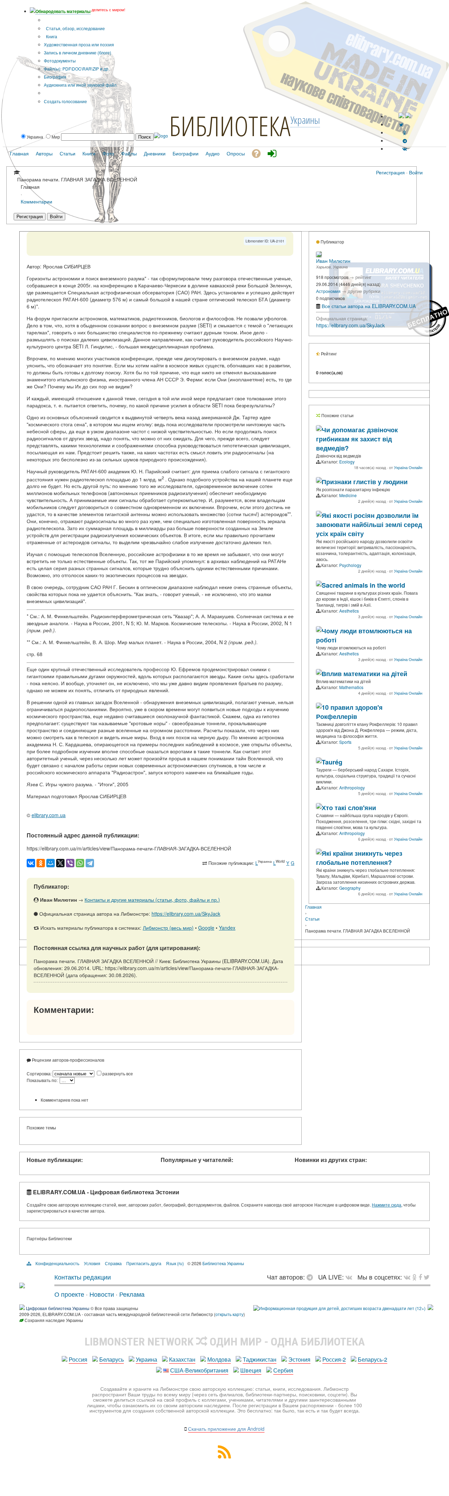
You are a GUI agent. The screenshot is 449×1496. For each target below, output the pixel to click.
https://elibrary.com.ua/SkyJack (186, 913)
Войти (416, 172)
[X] (60, 863)
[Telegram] (90, 863)
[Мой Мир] (50, 863)
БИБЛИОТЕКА (229, 125)
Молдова (219, 1359)
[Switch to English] (408, 116)
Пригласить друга (143, 1263)
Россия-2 (334, 1359)
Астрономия (328, 291)
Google (206, 927)
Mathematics (351, 687)
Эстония (299, 1359)
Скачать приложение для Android (226, 1428)
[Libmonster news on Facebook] (420, 1276)
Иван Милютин (333, 260)
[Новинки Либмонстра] (414, 1276)
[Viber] (70, 863)
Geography (350, 888)
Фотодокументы (60, 61)
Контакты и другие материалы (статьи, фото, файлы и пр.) (152, 899)
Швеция (250, 1370)
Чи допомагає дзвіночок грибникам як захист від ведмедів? (357, 439)
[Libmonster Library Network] (430, 1308)
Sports (345, 742)
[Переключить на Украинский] (401, 116)
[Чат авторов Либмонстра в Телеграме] (405, 140)
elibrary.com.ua (49, 815)
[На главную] (22, 1285)
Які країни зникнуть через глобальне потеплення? (359, 858)
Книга (51, 36)
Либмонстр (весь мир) (168, 927)
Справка (113, 1263)
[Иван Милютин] (319, 255)
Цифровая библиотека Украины (57, 1308)
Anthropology (352, 787)
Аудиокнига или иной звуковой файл (80, 85)
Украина (146, 1359)
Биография (55, 77)
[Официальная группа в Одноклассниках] (404, 132)
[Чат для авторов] (311, 1276)
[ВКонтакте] (31, 863)
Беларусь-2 (372, 1359)
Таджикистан (259, 1359)
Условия (92, 1263)
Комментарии (36, 201)
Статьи (312, 919)
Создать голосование (65, 101)
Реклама (132, 1293)
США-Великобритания (199, 1370)
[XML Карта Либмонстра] (224, 1456)
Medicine (348, 495)
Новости (101, 1293)
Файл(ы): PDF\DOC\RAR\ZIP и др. (76, 69)
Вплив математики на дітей (364, 673)
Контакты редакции (82, 1276)
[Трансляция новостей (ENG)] (401, 124)
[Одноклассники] (40, 863)
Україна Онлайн (408, 467)
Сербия (283, 1370)
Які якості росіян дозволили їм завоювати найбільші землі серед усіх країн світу (369, 524)
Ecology (347, 462)
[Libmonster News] (427, 1276)
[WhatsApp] (80, 863)
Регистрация (390, 172)
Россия (78, 1359)
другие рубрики (364, 291)
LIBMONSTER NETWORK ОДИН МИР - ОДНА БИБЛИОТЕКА (225, 1341)
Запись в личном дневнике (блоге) (77, 52)
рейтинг (363, 277)
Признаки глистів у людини (365, 481)
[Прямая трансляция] (351, 1276)
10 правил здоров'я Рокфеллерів (349, 712)
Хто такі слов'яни (349, 807)
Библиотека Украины (223, 1263)
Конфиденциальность (57, 1263)
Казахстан (182, 1359)
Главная (313, 907)
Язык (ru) (175, 1263)
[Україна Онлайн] (319, 429)
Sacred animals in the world (363, 585)
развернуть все (117, 1073)
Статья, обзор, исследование (75, 28)
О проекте (69, 1293)
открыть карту (229, 1314)
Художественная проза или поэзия (79, 44)
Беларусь (111, 1359)
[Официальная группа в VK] (404, 149)
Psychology (350, 565)
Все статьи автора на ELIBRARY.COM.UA (369, 305)
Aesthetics (349, 611)
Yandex (227, 927)
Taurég (332, 762)
